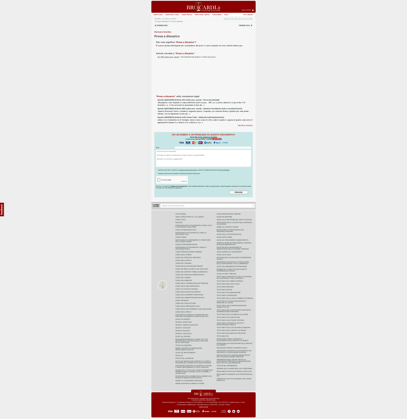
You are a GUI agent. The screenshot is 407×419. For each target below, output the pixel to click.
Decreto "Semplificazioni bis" (186, 325)
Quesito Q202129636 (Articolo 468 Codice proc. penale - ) (200, 109)
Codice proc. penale (202, 14)
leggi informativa (224, 170)
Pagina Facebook (229, 410)
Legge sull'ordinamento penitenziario (232, 266)
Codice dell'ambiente (183, 280)
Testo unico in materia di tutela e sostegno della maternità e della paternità (234, 277)
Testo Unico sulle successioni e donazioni (233, 327)
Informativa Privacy (202, 404)
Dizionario (165, 21)
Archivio (227, 404)
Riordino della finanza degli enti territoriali (234, 368)
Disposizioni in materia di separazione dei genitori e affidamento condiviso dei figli (192, 315)
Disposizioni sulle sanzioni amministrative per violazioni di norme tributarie (233, 356)
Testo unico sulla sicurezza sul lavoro (232, 314)
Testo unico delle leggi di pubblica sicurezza (235, 298)
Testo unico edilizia (224, 290)
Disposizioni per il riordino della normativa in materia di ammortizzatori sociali (193, 377)
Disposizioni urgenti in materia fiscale (232, 348)
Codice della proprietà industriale (189, 295)
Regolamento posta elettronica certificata (234, 371)
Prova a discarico (177, 21)
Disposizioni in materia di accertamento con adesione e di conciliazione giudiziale (234, 351)
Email (157, 147)
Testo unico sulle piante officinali (230, 320)
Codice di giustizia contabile (186, 289)
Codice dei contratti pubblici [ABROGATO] (191, 272)
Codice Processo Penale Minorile (188, 252)
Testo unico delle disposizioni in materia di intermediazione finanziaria (234, 310)
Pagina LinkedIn (238, 410)
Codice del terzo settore (185, 303)
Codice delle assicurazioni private (189, 266)
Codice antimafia (182, 300)
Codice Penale (186, 14)
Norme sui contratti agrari (227, 227)
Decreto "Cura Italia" (183, 333)
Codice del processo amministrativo (189, 275)
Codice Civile (157, 14)
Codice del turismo (183, 277)
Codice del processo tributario (188, 257)
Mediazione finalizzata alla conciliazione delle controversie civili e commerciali (233, 262)
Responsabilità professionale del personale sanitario (230, 230)
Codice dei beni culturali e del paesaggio (191, 269)
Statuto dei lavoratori (184, 358)
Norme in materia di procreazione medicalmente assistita (188, 349)
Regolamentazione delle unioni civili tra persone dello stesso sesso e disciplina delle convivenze (191, 341)
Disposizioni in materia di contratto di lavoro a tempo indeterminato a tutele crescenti (193, 366)
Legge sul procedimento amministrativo (232, 240)
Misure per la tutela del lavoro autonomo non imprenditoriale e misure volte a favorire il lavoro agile (194, 371)
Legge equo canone (224, 237)
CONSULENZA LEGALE (243, 19)
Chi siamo (221, 404)
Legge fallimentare (224, 217)
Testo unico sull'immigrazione (228, 292)
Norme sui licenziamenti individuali (189, 380)
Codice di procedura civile (185, 230)
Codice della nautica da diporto (188, 292)
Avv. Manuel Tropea (209, 400)
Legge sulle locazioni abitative (229, 234)
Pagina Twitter (233, 410)
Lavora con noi (203, 407)
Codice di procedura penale (186, 244)
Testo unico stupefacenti (227, 295)
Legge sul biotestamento (185, 352)
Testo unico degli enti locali (228, 284)
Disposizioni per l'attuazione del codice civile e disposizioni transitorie (193, 226)
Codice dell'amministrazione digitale (189, 297)
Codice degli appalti (183, 312)
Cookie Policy (213, 404)
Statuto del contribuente (227, 366)
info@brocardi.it (191, 404)
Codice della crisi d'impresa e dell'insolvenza (193, 309)
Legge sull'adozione (183, 345)
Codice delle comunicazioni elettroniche (191, 283)
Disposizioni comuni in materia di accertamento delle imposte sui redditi (232, 339)
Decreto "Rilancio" (182, 331)
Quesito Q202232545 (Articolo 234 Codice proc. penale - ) (188, 100)
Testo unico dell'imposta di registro (231, 333)
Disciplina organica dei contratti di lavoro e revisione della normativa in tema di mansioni (193, 362)
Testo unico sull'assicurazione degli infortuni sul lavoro (231, 302)
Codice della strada (183, 255)
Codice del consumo (183, 263)
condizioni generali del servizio (188, 170)
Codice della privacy (183, 260)
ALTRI (226, 14)
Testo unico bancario (225, 287)
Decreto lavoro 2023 (183, 322)
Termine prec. (162, 25)
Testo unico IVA (223, 336)
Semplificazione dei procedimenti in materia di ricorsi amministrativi (234, 243)
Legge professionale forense (229, 214)
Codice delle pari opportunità (187, 286)
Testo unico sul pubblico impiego (230, 281)
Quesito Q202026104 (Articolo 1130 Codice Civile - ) (191, 117)
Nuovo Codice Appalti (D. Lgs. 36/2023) (189, 217)
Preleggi (179, 222)
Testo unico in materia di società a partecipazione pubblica (230, 323)
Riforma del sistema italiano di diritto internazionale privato (232, 270)
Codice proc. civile (172, 14)
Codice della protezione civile (187, 306)
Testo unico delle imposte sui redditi (231, 330)
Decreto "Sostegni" (183, 328)
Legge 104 (179, 355)
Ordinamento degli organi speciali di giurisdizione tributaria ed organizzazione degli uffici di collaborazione (234, 361)
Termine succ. (244, 25)
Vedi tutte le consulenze (245, 125)
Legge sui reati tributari (226, 274)
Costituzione (216, 14)
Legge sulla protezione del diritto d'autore (234, 220)
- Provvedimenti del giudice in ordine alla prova (186, 57)
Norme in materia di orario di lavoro (189, 383)
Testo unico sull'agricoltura (228, 317)
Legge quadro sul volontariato (229, 252)
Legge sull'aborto (182, 319)
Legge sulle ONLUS (224, 255)
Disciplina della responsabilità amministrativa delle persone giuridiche (233, 248)
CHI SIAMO (228, 19)
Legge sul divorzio (182, 336)
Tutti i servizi (247, 14)
